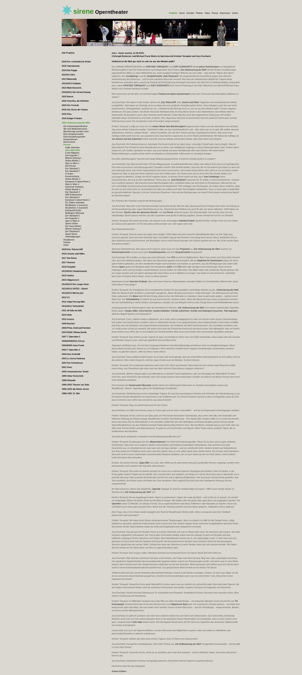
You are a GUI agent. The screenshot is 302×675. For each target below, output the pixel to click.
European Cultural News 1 (77, 181)
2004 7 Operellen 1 (71, 350)
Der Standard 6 (72, 231)
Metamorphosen (158, 442)
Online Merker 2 (72, 179)
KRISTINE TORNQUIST (157, 66)
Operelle (156, 489)
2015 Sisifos (68, 275)
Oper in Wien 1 (72, 163)
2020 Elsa (66, 114)
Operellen (116, 503)
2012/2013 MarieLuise (73, 293)
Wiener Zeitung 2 (73, 229)
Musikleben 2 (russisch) (76, 208)
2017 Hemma (68, 262)
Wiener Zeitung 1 (73, 158)
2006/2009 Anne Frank (73, 345)
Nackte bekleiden (161, 311)
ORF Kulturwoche (73, 195)
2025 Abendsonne (71, 66)
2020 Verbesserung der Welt (76, 123)
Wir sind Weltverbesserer (75, 129)
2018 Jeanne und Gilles (73, 254)
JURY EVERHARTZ (182, 66)
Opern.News (71, 234)
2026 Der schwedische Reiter (76, 61)
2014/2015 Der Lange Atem (75, 284)
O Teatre (69, 174)
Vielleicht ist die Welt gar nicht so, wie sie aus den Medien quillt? (143, 61)
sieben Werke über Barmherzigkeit (168, 126)
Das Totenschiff (168, 102)
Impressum (225, 13)
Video (207, 13)
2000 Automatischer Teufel (75, 371)
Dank (66, 245)
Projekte (173, 13)
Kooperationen (70, 139)
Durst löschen (145, 311)
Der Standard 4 (72, 197)
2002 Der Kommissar (72, 363)
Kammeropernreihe (121, 252)
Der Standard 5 (72, 215)
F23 (173, 257)
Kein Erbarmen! (171, 76)
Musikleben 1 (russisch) (76, 205)
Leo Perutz (168, 212)
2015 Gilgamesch (70, 280)
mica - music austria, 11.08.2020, (128, 53)
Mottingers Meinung (74, 213)
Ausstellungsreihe (157, 252)
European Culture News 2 (77, 200)
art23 (169, 267)
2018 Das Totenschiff (72, 249)
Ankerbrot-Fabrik (187, 221)
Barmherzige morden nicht (76, 131)
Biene (135, 296)
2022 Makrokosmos (71, 88)
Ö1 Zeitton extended (74, 202)
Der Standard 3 (72, 192)
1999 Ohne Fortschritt (72, 376)
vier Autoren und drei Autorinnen (127, 139)
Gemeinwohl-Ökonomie (140, 385)
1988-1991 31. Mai (71, 393)
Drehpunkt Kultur (73, 210)
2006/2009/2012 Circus (73, 341)
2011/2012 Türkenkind (73, 306)
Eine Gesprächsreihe (73, 134)
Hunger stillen (131, 311)
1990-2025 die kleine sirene (75, 389)
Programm (185, 249)
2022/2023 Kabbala (71, 83)
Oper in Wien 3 (72, 221)
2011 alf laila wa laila (72, 310)
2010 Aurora (68, 319)
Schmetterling (132, 299)
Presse (215, 13)
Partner (199, 13)
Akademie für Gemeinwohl (209, 260)
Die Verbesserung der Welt (193, 70)
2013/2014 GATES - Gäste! (75, 288)
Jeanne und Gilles (190, 102)
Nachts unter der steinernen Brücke (141, 212)
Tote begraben (231, 311)
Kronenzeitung (72, 176)
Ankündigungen (72, 236)
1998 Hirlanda (69, 380)
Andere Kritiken (119, 671)
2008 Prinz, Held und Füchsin (76, 328)
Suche (235, 13)
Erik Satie (137, 622)
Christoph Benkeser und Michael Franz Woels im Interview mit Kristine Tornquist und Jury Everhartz (161, 56)
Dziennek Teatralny (74, 187)
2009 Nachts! (68, 323)
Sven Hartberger (212, 177)
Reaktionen (68, 240)
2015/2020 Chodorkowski (74, 271)
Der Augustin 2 (72, 218)
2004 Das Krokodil (71, 354)
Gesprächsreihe (154, 76)
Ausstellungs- (132, 76)
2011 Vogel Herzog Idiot (73, 302)
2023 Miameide (69, 79)
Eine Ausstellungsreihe (74, 137)
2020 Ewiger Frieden (72, 118)
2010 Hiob (67, 315)
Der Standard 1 (72, 168)
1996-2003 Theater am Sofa (75, 385)
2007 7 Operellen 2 (71, 336)
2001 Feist (67, 367)
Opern (122, 267)
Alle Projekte (68, 53)
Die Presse (70, 166)
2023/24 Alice (68, 75)
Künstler (190, 13)
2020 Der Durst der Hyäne (75, 109)
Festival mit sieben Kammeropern (174, 94)
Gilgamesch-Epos (179, 604)
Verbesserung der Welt (227, 290)
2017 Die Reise (69, 258)
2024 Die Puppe (69, 70)
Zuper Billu (144, 463)
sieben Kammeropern (209, 66)
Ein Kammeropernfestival (75, 126)
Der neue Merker (73, 226)
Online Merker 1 (72, 160)
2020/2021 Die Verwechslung (76, 92)
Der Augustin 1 (72, 155)
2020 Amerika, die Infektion (75, 101)
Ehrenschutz (69, 142)
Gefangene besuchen (212, 311)
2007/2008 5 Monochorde (74, 332)
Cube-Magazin (72, 153)
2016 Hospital (68, 267)
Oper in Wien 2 (72, 184)
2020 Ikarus (67, 96)
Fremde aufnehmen (180, 311)
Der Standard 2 (72, 171)
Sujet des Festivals (138, 281)
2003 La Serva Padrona (73, 358)
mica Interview (72, 150)
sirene (182, 13)
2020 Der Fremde (70, 105)
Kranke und (196, 311)
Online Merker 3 (72, 189)
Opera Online (71, 223)
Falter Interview (72, 147)
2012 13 (66, 297)
